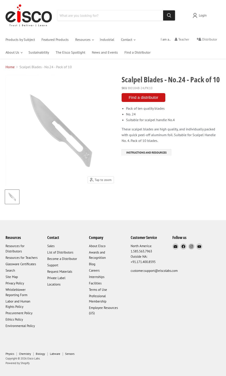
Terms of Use (98, 290)
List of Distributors (60, 252)
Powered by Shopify (18, 363)
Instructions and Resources (146, 152)
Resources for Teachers (22, 258)
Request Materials (59, 271)
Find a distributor (143, 97)
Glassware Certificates (21, 264)
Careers (94, 270)
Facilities (95, 283)
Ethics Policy (14, 319)
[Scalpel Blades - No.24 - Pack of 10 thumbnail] (12, 197)
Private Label (56, 278)
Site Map (12, 277)
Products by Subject (20, 39)
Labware (55, 354)
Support (52, 265)
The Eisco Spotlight (70, 52)
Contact (127, 39)
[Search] (169, 15)
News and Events (105, 52)
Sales (51, 246)
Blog (92, 264)
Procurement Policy (19, 313)
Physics (10, 354)
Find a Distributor (137, 52)
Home (10, 67)
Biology (40, 354)
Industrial (107, 39)
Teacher (183, 39)
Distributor (209, 39)
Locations (53, 284)
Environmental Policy (20, 326)
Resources (83, 39)
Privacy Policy (15, 283)
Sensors (69, 354)
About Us (13, 52)
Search (10, 270)
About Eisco (97, 246)
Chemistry (25, 354)
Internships (96, 277)
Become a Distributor (62, 259)
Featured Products (55, 39)
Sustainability (38, 52)
